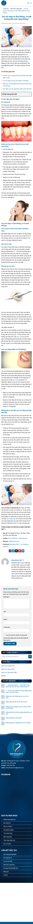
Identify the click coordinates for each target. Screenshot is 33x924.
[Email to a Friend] (16, 550)
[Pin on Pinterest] (19, 550)
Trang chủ (6, 8)
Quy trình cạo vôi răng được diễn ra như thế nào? (17, 89)
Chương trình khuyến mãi (10, 868)
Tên (5, 611)
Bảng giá (6, 871)
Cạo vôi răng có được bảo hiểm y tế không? (16, 81)
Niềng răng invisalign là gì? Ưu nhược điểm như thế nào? (18, 707)
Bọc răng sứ (7, 823)
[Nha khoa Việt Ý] (7, 3)
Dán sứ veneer (7, 826)
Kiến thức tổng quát (16, 8)
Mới (2, 676)
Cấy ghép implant (8, 830)
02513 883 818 (12, 538)
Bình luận (6, 597)
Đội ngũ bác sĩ (7, 858)
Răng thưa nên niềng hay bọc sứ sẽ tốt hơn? (17, 697)
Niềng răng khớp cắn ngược (14, 718)
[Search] (31, 3)
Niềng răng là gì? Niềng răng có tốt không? (18, 723)
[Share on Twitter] (13, 550)
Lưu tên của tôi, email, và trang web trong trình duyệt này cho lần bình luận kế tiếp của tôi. (15, 637)
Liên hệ (5, 875)
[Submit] (30, 656)
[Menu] (28, 3)
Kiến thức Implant (6, 666)
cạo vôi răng (20, 337)
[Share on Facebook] (10, 550)
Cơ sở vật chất (7, 861)
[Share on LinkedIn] (22, 550)
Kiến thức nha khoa (9, 865)
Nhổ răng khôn (7, 837)
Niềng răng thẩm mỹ (9, 819)
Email (5, 619)
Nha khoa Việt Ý (22, 23)
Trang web (6, 627)
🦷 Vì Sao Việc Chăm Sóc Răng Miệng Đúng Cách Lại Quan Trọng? (18, 691)
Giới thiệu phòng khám (9, 854)
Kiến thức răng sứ (6, 669)
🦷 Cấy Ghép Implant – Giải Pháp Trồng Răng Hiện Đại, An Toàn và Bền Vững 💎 (17, 686)
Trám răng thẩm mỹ (9, 840)
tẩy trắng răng (11, 519)
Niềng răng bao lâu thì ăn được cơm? (16, 702)
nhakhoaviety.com (14, 541)
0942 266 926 (23, 538)
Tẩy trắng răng (7, 833)
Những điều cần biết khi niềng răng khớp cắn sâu (19, 713)
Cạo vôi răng (7, 844)
